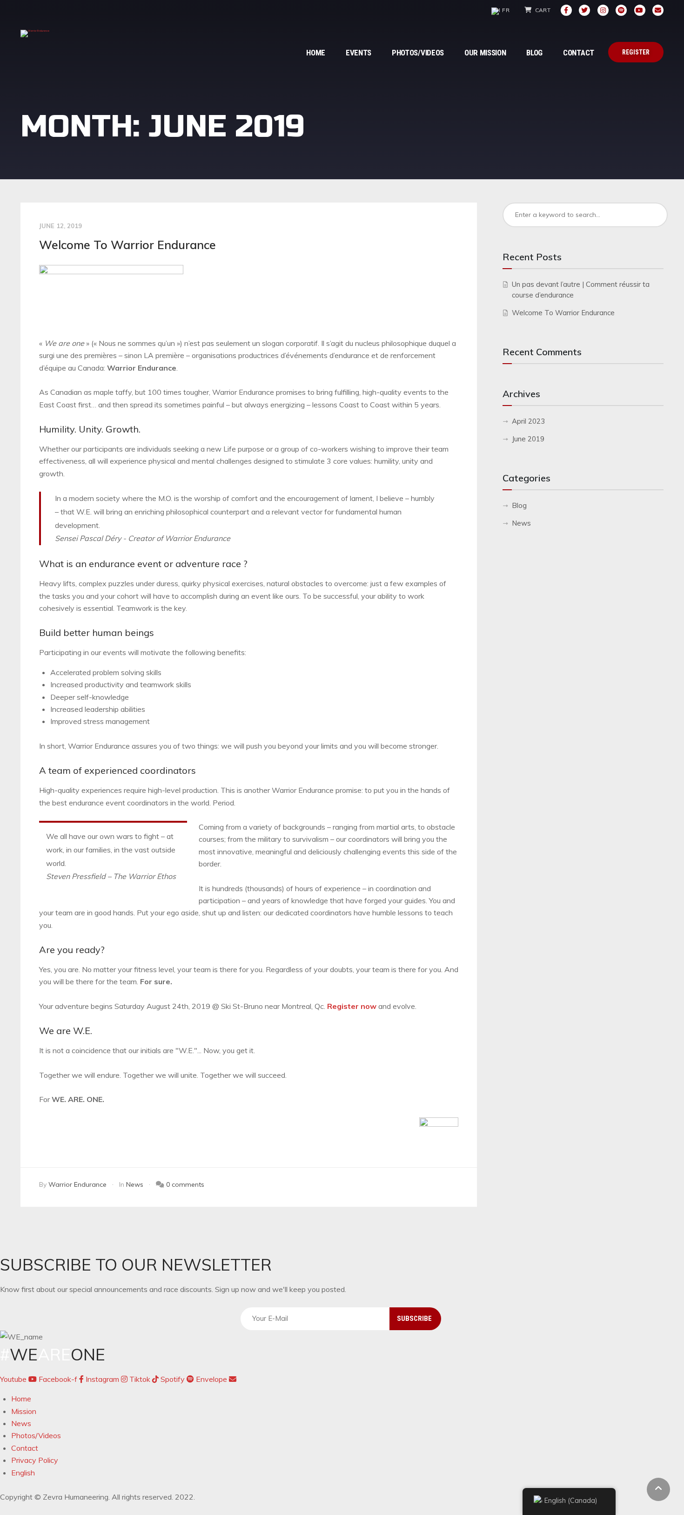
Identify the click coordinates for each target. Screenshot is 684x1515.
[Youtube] (639, 10)
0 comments (185, 1184)
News (134, 1184)
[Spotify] (621, 10)
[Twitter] (584, 10)
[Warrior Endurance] (34, 33)
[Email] (658, 10)
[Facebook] (566, 10)
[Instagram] (603, 10)
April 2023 (528, 421)
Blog (519, 505)
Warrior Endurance (77, 1184)
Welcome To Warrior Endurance (127, 244)
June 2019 (528, 438)
